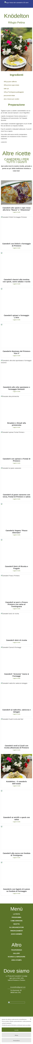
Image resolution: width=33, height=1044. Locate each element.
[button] (16, 5)
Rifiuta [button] (16, 1035)
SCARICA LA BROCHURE (16, 956)
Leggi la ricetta (16, 212)
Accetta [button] (16, 1030)
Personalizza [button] (16, 1040)
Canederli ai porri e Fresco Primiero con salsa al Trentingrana (16, 604)
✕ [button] (30, 1019)
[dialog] (16, 1030)
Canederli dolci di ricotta (16, 640)
